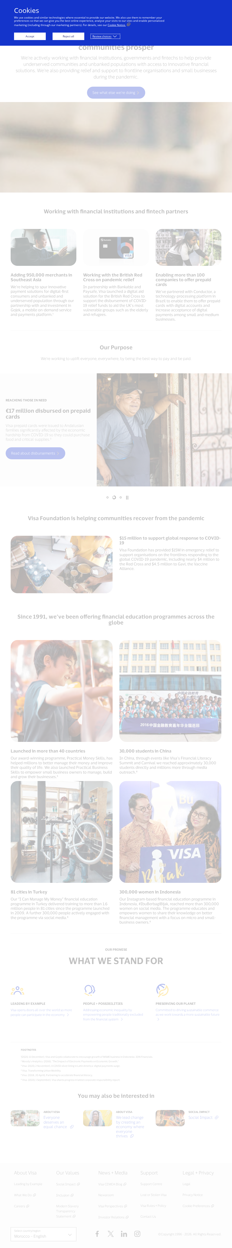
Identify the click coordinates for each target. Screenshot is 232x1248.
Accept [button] (30, 36)
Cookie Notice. (117, 25)
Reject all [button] (68, 36)
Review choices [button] (101, 36)
